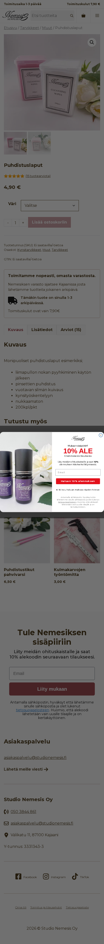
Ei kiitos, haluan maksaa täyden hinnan (78, 490)
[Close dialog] (101, 435)
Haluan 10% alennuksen (78, 481)
